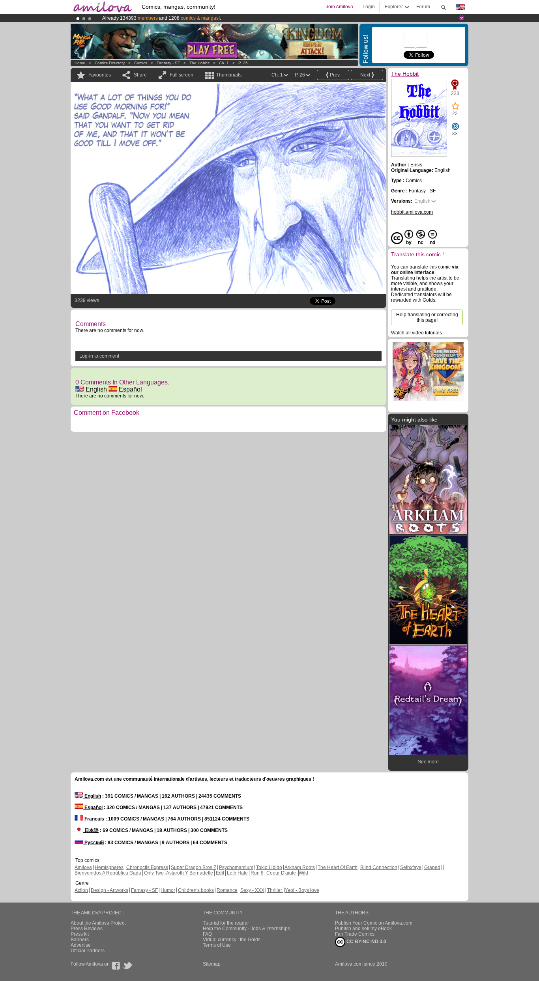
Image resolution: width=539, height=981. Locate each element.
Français (93, 819)
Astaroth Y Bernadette (189, 873)
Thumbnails (228, 75)
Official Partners (88, 950)
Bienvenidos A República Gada (108, 873)
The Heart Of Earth (337, 867)
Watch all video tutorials (416, 333)
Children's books (196, 890)
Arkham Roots (299, 867)
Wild (303, 873)
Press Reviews (87, 928)
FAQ (207, 934)
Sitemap (212, 964)
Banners (80, 939)
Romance (227, 890)
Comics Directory (110, 63)
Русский (93, 842)
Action (81, 890)
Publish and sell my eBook (363, 928)
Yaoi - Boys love (302, 890)
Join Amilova (339, 6)
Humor (168, 890)
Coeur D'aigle (281, 873)
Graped (432, 867)
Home (80, 63)
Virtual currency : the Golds (231, 939)
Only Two (154, 873)
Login (369, 6)
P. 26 (243, 63)
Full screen (181, 75)
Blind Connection (378, 867)
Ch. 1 (224, 63)
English (95, 389)
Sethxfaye (410, 867)
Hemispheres (109, 867)
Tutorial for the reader (226, 923)
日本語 (91, 830)
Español (129, 389)
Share (140, 75)
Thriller (275, 890)
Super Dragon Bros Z (193, 867)
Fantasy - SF (168, 63)
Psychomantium (236, 867)
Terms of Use (217, 945)
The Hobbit (199, 63)
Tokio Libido (269, 867)
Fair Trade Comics (354, 934)
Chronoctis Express (147, 867)
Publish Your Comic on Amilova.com (373, 923)
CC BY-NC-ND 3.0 (365, 941)
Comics (140, 63)
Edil (220, 873)
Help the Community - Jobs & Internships (246, 928)
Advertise (81, 945)
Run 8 (257, 873)
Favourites (99, 75)
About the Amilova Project (98, 923)
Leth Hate (237, 873)
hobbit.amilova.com (412, 212)
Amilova (83, 867)
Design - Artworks (109, 890)
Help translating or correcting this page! (427, 317)
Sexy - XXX (252, 890)
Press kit (80, 934)
